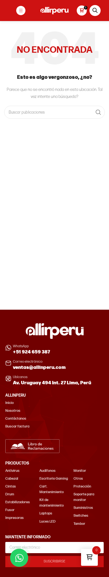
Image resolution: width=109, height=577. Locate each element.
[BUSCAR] (98, 112)
